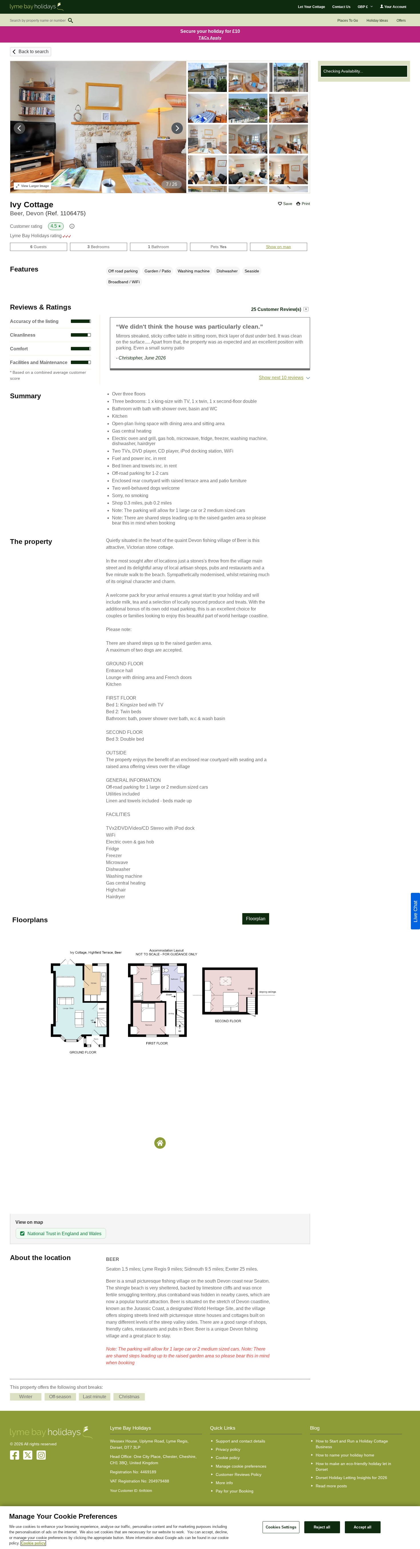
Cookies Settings (281, 1527)
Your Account (394, 7)
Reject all (322, 1527)
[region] (210, 1527)
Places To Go (347, 21)
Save (287, 203)
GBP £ (363, 7)
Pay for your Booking (234, 1491)
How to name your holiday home (345, 1455)
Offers (401, 21)
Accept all (362, 1527)
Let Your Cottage (311, 7)
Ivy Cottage (31, 204)
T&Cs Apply (210, 37)
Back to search (34, 51)
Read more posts (331, 1486)
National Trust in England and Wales (64, 1233)
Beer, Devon (48, 213)
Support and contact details (240, 1441)
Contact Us (341, 7)
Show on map (278, 246)
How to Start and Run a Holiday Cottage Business (352, 1444)
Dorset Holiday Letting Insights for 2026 (351, 1477)
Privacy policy (228, 1449)
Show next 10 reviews (281, 377)
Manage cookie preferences (241, 1466)
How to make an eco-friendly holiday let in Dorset (353, 1466)
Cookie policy (228, 1457)
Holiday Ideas (377, 21)
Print (306, 203)
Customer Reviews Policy (238, 1474)
